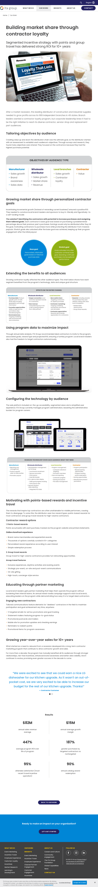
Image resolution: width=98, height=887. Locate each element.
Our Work (28, 848)
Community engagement (49, 856)
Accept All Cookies (80, 882)
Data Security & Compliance (75, 863)
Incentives (8, 864)
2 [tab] (52, 694)
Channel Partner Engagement (30, 866)
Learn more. (49, 885)
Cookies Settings (65, 882)
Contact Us (49, 872)
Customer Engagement (29, 871)
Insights (28, 852)
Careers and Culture (52, 852)
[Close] (95, 882)
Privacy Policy (82, 859)
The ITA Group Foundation (49, 861)
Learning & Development (9, 871)
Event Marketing (10, 852)
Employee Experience (12, 858)
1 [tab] (50, 694)
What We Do (9, 848)
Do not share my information (75, 861)
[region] (49, 882)
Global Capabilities (51, 866)
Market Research (11, 867)
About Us (48, 848)
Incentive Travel (10, 855)
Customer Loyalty (11, 861)
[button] (81, 2)
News (46, 869)
